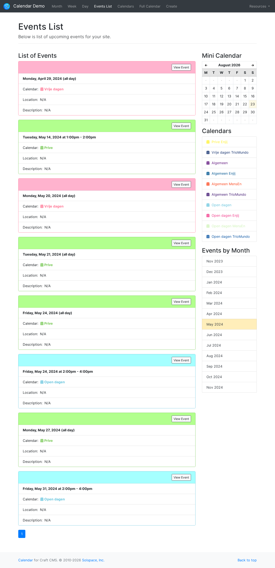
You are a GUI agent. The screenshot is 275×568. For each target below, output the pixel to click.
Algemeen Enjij (222, 173)
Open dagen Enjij (224, 215)
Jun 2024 (214, 335)
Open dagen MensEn (227, 226)
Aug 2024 (214, 356)
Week (72, 6)
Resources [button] (258, 6)
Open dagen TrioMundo (229, 236)
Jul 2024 (213, 345)
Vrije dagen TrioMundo (229, 152)
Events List (103, 6)
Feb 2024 (214, 293)
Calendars (126, 6)
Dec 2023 (214, 272)
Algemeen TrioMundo (227, 194)
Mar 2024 (214, 303)
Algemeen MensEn (225, 184)
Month (57, 6)
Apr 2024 (214, 314)
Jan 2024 (214, 282)
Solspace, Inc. (93, 560)
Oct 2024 (214, 377)
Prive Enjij (218, 142)
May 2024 (214, 324)
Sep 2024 (214, 366)
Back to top (247, 560)
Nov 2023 (214, 261)
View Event (181, 67)
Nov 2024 (214, 387)
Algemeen (218, 163)
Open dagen (220, 205)
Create (171, 6)
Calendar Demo (28, 6)
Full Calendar (149, 6)
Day (85, 6)
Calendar (25, 560)
